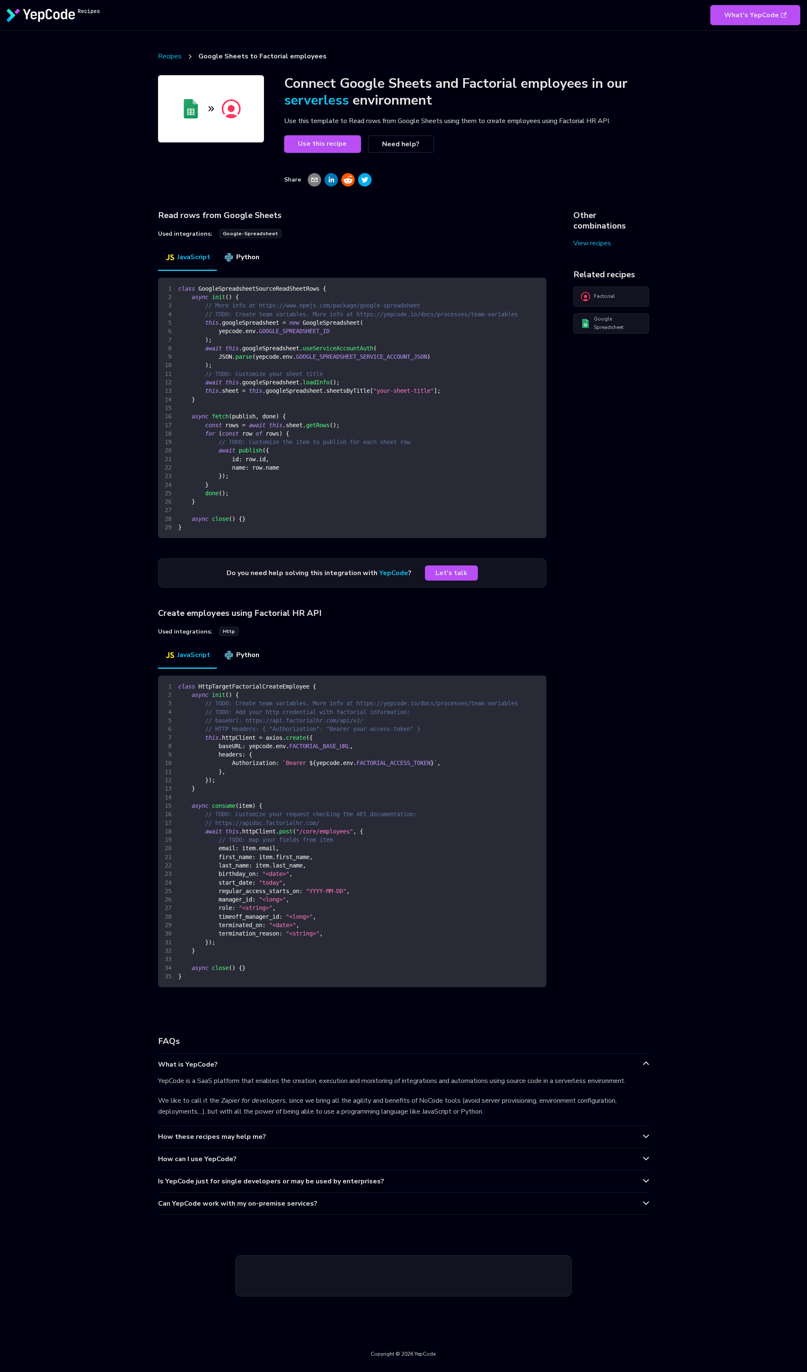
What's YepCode (751, 15)
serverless (316, 100)
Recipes (170, 56)
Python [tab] (247, 257)
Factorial (604, 296)
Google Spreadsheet (608, 323)
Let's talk (451, 573)
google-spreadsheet (250, 233)
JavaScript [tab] (193, 257)
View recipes (592, 243)
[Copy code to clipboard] (536, 288)
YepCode (393, 573)
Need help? (400, 144)
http (229, 631)
